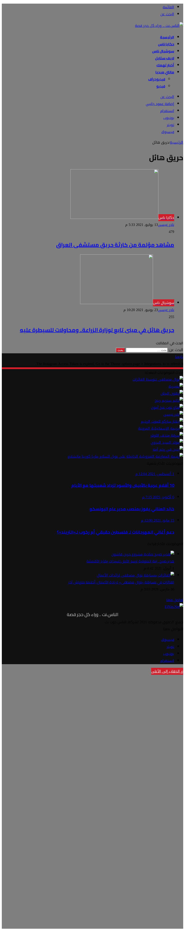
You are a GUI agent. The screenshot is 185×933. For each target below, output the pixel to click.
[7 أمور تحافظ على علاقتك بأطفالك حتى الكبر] (176, 386)
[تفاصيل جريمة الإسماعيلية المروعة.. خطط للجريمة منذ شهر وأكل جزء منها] (160, 428)
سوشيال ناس (163, 51)
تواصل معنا (174, 599)
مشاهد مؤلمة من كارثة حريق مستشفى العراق (115, 245)
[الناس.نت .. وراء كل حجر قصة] (159, 25)
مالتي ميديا (164, 72)
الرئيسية (167, 37)
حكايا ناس (166, 44)
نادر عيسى (166, 224)
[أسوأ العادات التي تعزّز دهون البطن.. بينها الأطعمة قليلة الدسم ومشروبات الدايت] (172, 393)
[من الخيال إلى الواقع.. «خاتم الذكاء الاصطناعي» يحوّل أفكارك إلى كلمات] (169, 400)
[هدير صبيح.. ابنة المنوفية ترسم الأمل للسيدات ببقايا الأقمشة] (142, 554)
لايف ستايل (164, 58)
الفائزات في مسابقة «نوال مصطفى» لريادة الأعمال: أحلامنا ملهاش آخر (121, 582)
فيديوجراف (156, 79)
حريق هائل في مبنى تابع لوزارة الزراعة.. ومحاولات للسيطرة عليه (97, 330)
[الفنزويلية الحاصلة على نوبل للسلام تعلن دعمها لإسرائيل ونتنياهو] (125, 456)
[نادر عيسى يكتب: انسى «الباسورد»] (173, 414)
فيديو (160, 86)
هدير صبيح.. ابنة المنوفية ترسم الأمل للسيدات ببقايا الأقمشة (130, 561)
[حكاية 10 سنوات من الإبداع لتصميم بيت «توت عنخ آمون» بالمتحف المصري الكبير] (167, 407)
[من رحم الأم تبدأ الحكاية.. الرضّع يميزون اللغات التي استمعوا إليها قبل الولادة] (168, 449)
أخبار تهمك (165, 65)
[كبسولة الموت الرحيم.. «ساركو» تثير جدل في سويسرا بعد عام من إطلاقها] (162, 421)
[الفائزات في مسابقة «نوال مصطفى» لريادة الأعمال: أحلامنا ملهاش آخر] (135, 575)
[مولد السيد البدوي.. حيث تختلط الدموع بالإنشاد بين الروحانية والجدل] (167, 442)
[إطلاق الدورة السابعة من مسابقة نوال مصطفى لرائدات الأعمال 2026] (158, 379)
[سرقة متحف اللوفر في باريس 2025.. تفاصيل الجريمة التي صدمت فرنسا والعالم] (166, 435)
